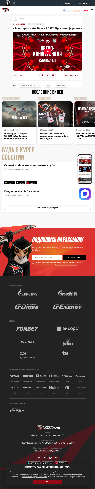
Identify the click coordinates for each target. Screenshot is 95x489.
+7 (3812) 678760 (66, 443)
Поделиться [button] (17, 75)
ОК (47, 482)
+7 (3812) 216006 (49, 443)
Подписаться (74, 257)
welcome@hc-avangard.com (47, 450)
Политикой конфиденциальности (66, 265)
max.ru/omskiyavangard (47, 208)
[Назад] (15, 18)
